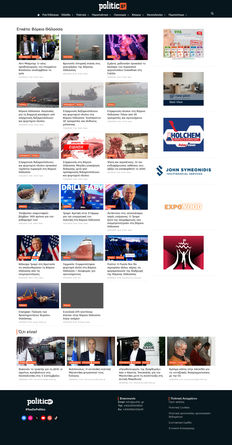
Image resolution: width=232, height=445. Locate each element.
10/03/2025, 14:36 (70, 179)
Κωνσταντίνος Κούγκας (131, 278)
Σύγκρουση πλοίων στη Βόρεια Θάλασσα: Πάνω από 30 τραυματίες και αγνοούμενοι (126, 114)
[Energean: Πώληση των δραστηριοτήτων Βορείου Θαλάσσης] (38, 296)
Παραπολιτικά (100, 15)
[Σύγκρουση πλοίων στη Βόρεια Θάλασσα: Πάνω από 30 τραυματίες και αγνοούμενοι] (126, 95)
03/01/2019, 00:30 (70, 322)
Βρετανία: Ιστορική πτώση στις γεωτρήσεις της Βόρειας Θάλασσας (81, 66)
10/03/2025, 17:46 (70, 128)
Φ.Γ (79, 278)
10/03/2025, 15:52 (25, 176)
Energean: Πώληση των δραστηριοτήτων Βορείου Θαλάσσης (34, 315)
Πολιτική (81, 15)
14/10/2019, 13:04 (25, 322)
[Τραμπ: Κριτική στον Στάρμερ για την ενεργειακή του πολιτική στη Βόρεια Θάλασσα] (82, 197)
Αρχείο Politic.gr (39, 322)
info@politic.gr (135, 402)
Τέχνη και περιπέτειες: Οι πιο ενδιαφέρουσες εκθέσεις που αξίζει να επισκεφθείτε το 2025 (126, 165)
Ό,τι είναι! (32, 362)
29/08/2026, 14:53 (25, 379)
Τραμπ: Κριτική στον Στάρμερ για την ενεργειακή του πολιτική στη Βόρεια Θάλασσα (81, 216)
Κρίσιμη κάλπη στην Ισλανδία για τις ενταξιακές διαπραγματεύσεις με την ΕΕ (189, 372)
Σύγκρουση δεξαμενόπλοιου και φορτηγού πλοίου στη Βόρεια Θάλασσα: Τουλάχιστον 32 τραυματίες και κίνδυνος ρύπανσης (82, 118)
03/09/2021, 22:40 (114, 278)
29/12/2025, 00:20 (70, 74)
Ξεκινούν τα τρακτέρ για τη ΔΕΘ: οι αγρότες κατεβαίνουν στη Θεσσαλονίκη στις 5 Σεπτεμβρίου (41, 372)
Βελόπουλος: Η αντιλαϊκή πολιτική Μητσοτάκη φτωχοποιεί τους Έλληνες (90, 372)
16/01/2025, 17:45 (25, 223)
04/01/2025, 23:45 (70, 223)
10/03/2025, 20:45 (26, 125)
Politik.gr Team (84, 322)
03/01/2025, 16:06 (114, 230)
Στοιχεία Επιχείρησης (182, 428)
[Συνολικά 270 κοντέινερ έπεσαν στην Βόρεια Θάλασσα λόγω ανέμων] (82, 296)
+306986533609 (133, 409)
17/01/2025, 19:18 (113, 172)
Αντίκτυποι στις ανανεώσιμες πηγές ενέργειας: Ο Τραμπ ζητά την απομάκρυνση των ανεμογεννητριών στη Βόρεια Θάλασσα (125, 220)
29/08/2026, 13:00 (176, 379)
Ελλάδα (65, 15)
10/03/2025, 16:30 (114, 121)
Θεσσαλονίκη (155, 15)
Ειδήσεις (111, 57)
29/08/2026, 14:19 (126, 383)
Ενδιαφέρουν (24, 57)
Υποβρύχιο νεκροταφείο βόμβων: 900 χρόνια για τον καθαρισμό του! (36, 216)
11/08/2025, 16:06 (114, 77)
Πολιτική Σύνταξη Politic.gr (94, 379)
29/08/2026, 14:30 (76, 379)
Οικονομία (120, 15)
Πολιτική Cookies (179, 407)
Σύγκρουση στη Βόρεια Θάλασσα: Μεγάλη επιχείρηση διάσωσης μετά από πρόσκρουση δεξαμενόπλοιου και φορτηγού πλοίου (81, 169)
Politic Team (38, 77)
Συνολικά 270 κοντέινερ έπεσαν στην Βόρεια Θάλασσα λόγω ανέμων (81, 315)
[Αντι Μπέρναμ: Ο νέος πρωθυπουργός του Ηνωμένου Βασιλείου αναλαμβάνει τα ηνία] (38, 47)
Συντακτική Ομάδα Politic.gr (45, 379)
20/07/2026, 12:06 (25, 77)
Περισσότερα (176, 15)
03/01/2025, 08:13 (26, 278)
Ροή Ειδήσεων (50, 15)
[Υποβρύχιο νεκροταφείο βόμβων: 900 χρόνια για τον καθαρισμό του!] (38, 197)
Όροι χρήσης (177, 402)
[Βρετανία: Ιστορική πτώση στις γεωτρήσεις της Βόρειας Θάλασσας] (82, 47)
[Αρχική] (38, 15)
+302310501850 (133, 405)
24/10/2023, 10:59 (70, 278)
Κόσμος (136, 15)
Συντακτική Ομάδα (180, 422)
